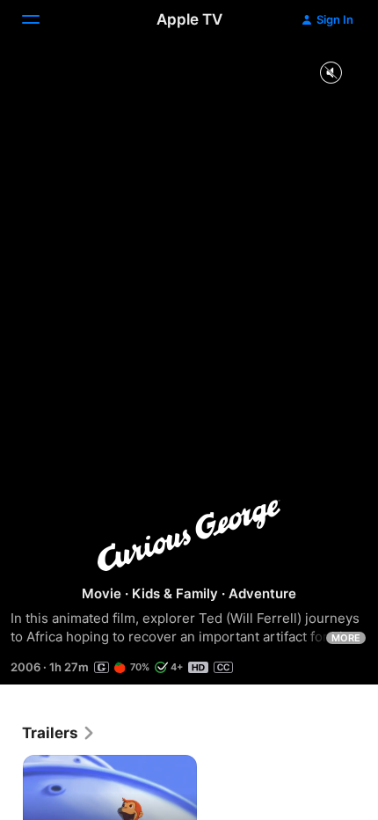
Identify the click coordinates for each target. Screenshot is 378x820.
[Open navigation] (41, 19)
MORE (345, 638)
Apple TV (189, 19)
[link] (59, 733)
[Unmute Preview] (330, 73)
